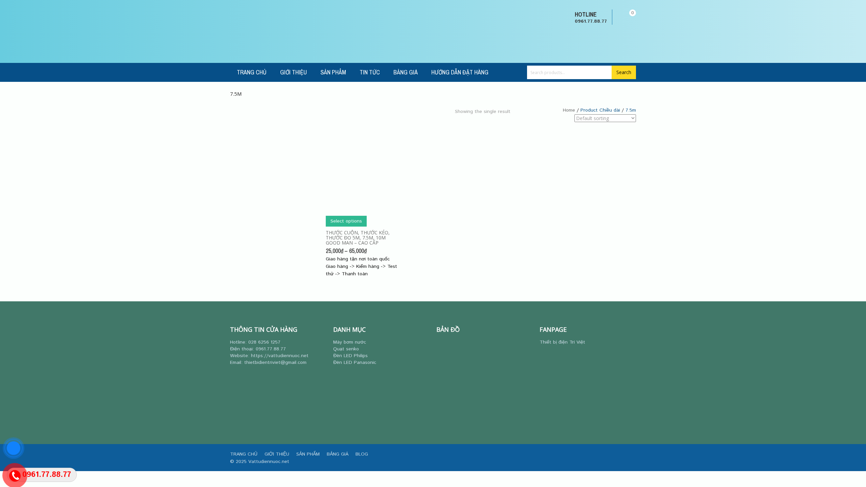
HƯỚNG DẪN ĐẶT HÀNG (459, 72)
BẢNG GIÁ (405, 72)
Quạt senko (346, 349)
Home (569, 110)
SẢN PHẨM (333, 72)
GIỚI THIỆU (293, 72)
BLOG (362, 454)
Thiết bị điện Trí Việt (562, 342)
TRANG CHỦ (252, 72)
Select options (346, 221)
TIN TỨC (370, 72)
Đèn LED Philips (350, 355)
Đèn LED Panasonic (354, 362)
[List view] (525, 124)
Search (623, 72)
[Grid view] (515, 124)
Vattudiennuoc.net (268, 461)
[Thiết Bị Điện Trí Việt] (252, 31)
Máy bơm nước (349, 342)
